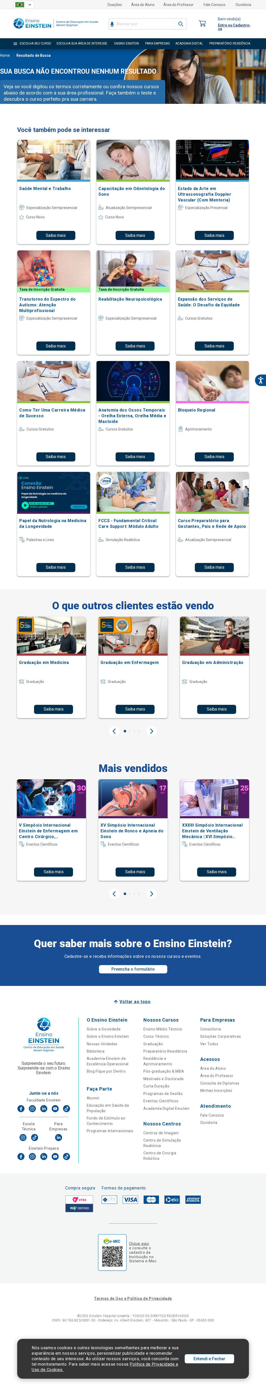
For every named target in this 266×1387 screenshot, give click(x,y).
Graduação (153, 1044)
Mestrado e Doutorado (163, 1079)
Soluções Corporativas (220, 1036)
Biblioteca (96, 1051)
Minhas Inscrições (216, 1090)
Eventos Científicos (160, 1101)
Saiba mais (56, 235)
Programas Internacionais (110, 1131)
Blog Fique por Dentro (106, 1071)
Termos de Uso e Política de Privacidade (133, 1298)
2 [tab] (129, 731)
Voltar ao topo (134, 1001)
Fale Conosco (214, 5)
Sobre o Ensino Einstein (108, 1036)
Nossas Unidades (102, 1044)
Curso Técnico (156, 1036)
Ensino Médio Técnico (162, 1029)
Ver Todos (209, 1044)
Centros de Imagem (161, 1133)
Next (152, 731)
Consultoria (210, 1029)
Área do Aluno (143, 5)
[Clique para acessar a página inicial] (56, 29)
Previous (114, 731)
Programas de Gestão (163, 1094)
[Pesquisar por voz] (112, 24)
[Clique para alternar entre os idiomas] (24, 5)
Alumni (93, 1098)
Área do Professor (178, 5)
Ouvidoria (243, 5)
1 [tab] (125, 731)
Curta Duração (156, 1086)
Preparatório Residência (165, 1051)
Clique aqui (139, 1244)
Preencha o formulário (133, 969)
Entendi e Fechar (209, 1358)
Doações (115, 5)
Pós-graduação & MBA (163, 1071)
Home (5, 55)
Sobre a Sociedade (104, 1029)
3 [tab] (134, 731)
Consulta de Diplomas (220, 1083)
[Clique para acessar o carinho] (202, 23)
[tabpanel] (51, 667)
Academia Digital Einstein (166, 1108)
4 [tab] (139, 731)
